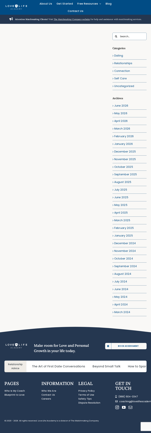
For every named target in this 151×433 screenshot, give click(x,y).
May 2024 (120, 297)
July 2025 (120, 189)
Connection (122, 71)
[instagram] (117, 407)
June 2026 (121, 105)
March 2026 (122, 128)
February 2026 (124, 136)
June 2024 (121, 289)
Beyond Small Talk (100, 366)
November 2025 (125, 159)
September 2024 (125, 266)
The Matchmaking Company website (72, 19)
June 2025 (121, 197)
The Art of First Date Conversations (51, 366)
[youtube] (124, 407)
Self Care (120, 78)
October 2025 (123, 167)
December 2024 (125, 243)
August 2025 (122, 182)
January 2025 (123, 235)
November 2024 (125, 251)
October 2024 (123, 258)
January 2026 (123, 144)
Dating (118, 55)
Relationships (123, 63)
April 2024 (121, 304)
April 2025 (121, 212)
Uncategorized (124, 86)
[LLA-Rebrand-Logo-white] (16, 5)
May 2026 (120, 113)
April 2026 (121, 121)
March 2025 (122, 220)
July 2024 (120, 281)
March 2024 (122, 312)
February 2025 (124, 228)
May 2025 (120, 205)
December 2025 (125, 151)
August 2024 (122, 274)
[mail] (130, 407)
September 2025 (125, 174)
